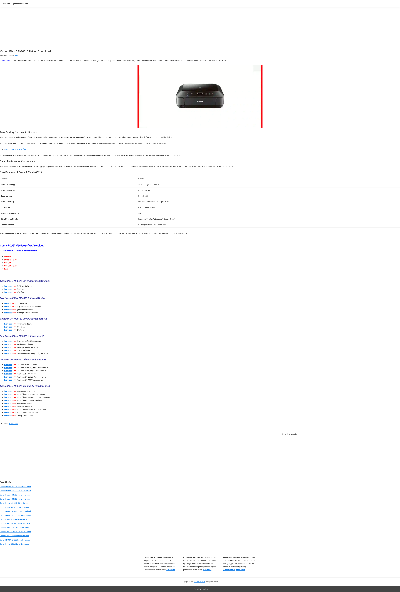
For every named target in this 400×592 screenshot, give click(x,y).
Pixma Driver (13, 424)
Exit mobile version (200, 589)
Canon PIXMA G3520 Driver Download (14, 535)
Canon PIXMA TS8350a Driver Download (15, 531)
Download (8, 286)
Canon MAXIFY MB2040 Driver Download (15, 486)
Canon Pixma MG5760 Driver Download (15, 499)
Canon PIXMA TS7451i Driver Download (15, 523)
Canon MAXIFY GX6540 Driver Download (15, 511)
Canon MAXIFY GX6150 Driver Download (15, 491)
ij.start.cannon (229, 569)
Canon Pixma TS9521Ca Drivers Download (16, 527)
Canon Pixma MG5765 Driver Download (15, 495)
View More (170, 569)
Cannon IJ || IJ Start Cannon (15, 3)
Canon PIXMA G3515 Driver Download (14, 544)
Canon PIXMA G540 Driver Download (14, 519)
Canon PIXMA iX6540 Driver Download (14, 507)
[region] (180, 31)
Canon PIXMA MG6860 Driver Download (15, 503)
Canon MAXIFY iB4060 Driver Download (15, 540)
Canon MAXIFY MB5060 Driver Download (15, 515)
